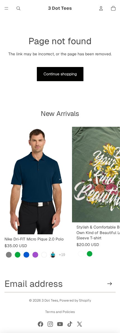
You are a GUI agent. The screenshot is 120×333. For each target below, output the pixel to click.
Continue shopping (60, 73)
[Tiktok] (69, 324)
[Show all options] (62, 255)
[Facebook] (40, 324)
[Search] (18, 8)
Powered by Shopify (75, 300)
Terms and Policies (60, 312)
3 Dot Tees (50, 300)
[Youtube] (60, 324)
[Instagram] (50, 324)
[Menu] (6, 8)
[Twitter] (79, 324)
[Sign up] (110, 284)
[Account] (101, 8)
